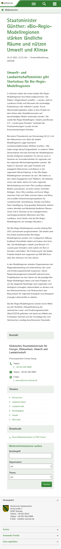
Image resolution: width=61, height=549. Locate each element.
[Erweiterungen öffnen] (55, 4)
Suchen (46, 484)
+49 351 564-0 (23, 514)
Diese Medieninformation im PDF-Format (29, 437)
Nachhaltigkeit (18, 411)
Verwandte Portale (11, 536)
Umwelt (15, 415)
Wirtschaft (16, 420)
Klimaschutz (17, 398)
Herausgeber (8, 500)
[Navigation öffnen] (34, 4)
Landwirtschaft (18, 406)
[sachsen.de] (7, 3)
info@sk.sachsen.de (25, 519)
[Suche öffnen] (44, 4)
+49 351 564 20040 (23, 367)
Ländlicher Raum (19, 402)
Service (6, 530)
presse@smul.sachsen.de (26, 380)
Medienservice (11, 10)
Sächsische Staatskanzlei (21, 506)
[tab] (30, 500)
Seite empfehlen (10, 542)
